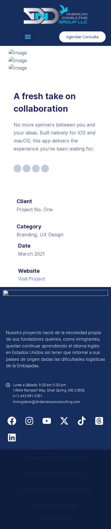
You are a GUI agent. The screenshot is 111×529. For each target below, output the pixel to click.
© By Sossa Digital (55, 518)
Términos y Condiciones (55, 505)
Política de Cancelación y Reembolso (55, 489)
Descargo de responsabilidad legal (55, 457)
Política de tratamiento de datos (55, 473)
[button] (28, 37)
